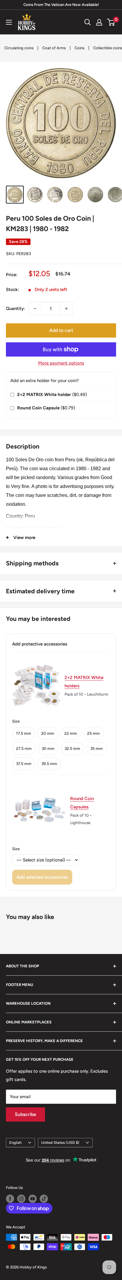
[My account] (99, 22)
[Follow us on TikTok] (44, 1199)
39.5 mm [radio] (49, 763)
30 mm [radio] (48, 748)
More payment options (61, 363)
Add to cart (61, 330)
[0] (111, 22)
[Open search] (87, 22)
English (15, 1142)
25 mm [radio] (93, 733)
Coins (79, 48)
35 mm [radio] (96, 748)
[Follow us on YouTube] (32, 1199)
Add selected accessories (42, 877)
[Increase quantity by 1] (66, 308)
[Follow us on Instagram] (21, 1199)
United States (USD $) (60, 1142)
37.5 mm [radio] (23, 763)
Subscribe (25, 1114)
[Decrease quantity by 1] (35, 308)
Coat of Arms (54, 48)
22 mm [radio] (70, 733)
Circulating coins (18, 48)
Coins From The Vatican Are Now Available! (61, 4)
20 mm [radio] (47, 733)
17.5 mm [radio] (23, 733)
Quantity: (15, 308)
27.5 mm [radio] (24, 748)
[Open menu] (9, 22)
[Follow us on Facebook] (10, 1199)
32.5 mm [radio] (72, 748)
